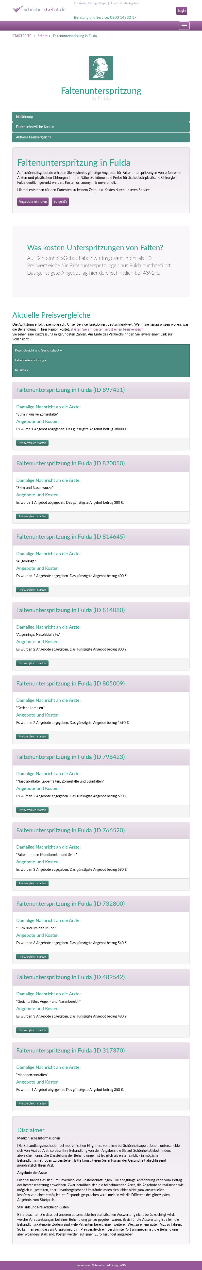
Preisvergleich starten (32, 442)
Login (182, 11)
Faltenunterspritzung (29, 360)
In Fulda (20, 370)
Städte (43, 36)
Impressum (83, 1265)
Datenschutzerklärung (105, 1265)
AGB (123, 1265)
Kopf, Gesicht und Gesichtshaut (37, 350)
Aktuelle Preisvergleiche (33, 137)
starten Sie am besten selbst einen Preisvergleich (107, 329)
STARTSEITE (21, 36)
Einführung (24, 116)
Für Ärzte (80, 3)
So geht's (60, 201)
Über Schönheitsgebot (124, 3)
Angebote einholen (33, 201)
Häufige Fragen (97, 3)
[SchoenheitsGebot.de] (39, 7)
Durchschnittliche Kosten (35, 127)
